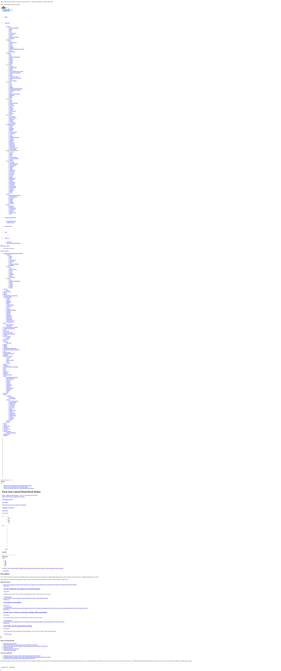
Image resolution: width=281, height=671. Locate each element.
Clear (6, 549)
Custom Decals (8, 226)
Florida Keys (12, 170)
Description (6, 570)
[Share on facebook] (5, 560)
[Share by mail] (5, 565)
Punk (10, 101)
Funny (10, 79)
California (11, 166)
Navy (10, 155)
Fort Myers (11, 171)
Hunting (11, 202)
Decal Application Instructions (13, 243)
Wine (10, 112)
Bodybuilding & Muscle (15, 195)
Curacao (11, 136)
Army (10, 153)
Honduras (11, 140)
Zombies (11, 113)
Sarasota (11, 188)
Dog (10, 262)
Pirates (10, 100)
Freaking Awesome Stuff (15, 78)
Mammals (11, 47)
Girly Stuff (6, 339)
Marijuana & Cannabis (14, 93)
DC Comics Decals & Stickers (11, 327)
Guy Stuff (6, 341)
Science (11, 120)
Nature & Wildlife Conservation (16, 49)
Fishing (11, 199)
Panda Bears (12, 51)
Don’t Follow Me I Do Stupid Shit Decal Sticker (18, 626)
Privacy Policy (188, 661)
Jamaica (11, 141)
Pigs (10, 55)
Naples (11, 181)
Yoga (10, 213)
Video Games (12, 111)
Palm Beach (12, 182)
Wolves (11, 63)
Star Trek (11, 121)
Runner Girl (12, 207)
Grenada (11, 138)
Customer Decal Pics (11, 221)
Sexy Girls (11, 105)
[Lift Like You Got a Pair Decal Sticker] (11, 648)
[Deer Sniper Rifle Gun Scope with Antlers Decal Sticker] (20, 644)
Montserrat (11, 142)
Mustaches (11, 119)
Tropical (11, 109)
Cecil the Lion (12, 33)
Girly (10, 83)
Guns (10, 86)
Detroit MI (8, 326)
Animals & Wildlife (13, 28)
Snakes (11, 59)
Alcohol (11, 66)
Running (11, 206)
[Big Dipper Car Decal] (8, 647)
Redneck (11, 104)
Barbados (11, 129)
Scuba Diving (12, 212)
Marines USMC (10, 360)
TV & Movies (12, 123)
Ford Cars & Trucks (14, 76)
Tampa (11, 191)
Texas (10, 192)
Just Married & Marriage (15, 90)
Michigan (11, 179)
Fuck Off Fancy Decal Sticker (12, 602)
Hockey (11, 200)
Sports (7, 194)
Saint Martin (12, 146)
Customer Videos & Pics (10, 217)
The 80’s (11, 108)
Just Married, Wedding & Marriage (12, 349)
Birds (10, 30)
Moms (10, 96)
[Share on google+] (6, 563)
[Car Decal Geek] (7, 12)
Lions (10, 45)
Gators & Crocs (13, 42)
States (5, 394)
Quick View (6, 586)
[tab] (142, 570)
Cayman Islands (13, 132)
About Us (7, 238)
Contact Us (9, 241)
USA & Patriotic (13, 157)
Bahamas (11, 128)
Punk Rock (6, 372)
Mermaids (11, 95)
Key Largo (11, 173)
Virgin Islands (12, 149)
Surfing (11, 211)
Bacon (10, 70)
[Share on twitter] (5, 561)
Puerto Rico (12, 144)
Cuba (10, 134)
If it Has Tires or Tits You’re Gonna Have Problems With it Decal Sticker (25, 612)
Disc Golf (11, 198)
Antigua (11, 125)
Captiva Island (12, 165)
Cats (10, 32)
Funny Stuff (6, 331)
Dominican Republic (14, 137)
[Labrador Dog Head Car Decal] (10, 643)
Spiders (11, 61)
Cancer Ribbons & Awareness (16, 71)
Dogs (10, 35)
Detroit (11, 167)
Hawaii (11, 175)
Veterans (11, 159)
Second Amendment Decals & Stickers (54, 568)
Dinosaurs (11, 34)
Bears (10, 29)
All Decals (7, 23)
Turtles (11, 62)
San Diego (11, 184)
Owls (10, 50)
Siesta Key (11, 190)
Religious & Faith (13, 103)
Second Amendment (14, 158)
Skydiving (11, 210)
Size (3, 516)
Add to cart (5, 556)
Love (10, 92)
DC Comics (12, 116)
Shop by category (5, 251)
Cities (5, 323)
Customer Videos (10, 222)
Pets (10, 54)
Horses (11, 43)
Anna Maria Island (13, 163)
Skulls (10, 107)
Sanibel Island (12, 187)
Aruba (10, 126)
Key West (11, 174)
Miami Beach (12, 178)
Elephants (11, 38)
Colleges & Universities (14, 72)
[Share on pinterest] (5, 564)
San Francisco (12, 186)
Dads (10, 74)
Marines (11, 154)
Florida (11, 169)
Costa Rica (11, 133)
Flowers (11, 75)
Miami (10, 177)
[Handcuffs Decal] (10, 650)
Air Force (11, 152)
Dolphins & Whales (14, 37)
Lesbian (11, 91)
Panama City (12, 183)
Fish (10, 41)
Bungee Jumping (13, 196)
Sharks (11, 58)
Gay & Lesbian (12, 80)
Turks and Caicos (13, 148)
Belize (10, 130)
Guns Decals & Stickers (13, 568)
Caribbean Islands (10, 124)
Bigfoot (11, 68)
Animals (8, 26)
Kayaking (11, 203)
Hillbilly (11, 87)
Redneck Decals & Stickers (38, 568)
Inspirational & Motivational (15, 88)
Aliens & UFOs (13, 67)
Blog (6, 232)
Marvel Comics (12, 117)
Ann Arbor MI (9, 324)
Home (6, 17)
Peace (10, 97)
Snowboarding (12, 208)
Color (3, 525)
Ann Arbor (11, 162)
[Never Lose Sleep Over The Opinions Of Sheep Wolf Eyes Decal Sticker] (26, 646)
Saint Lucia (12, 145)
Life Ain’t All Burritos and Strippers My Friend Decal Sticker (22, 589)
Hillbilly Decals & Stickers (12, 495)
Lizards (11, 46)
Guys (10, 84)
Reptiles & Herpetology (14, 57)
